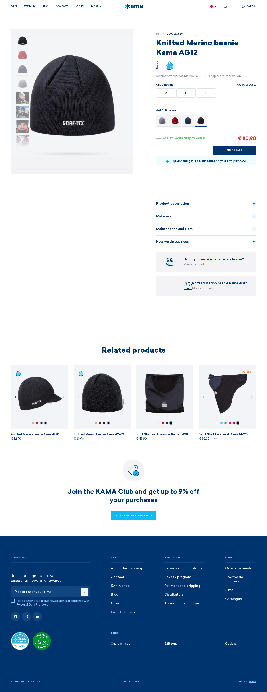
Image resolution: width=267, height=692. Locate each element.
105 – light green (225, 423)
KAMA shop (120, 586)
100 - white (158, 423)
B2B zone (170, 643)
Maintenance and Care (174, 229)
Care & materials (238, 568)
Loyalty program (177, 577)
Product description (172, 204)
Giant (252, 681)
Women (29, 6)
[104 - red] (175, 121)
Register (176, 161)
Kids (45, 6)
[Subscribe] (84, 592)
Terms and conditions (182, 603)
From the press (123, 612)
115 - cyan (221, 423)
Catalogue (233, 599)
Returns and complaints (183, 568)
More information (229, 76)
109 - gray (33, 423)
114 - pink (230, 423)
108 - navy (41, 423)
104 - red (37, 423)
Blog (114, 594)
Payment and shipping (182, 586)
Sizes (229, 590)
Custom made (120, 643)
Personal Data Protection (33, 604)
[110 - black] (201, 121)
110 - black (45, 423)
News (115, 603)
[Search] (225, 6)
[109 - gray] (162, 121)
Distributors (173, 594)
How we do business (172, 242)
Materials (163, 216)
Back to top (132, 681)
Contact (62, 6)
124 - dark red (100, 423)
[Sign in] (234, 6)
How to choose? (246, 85)
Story (79, 6)
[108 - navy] (188, 121)
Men (14, 6)
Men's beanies (175, 34)
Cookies (230, 643)
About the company (127, 568)
